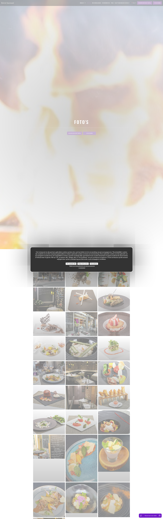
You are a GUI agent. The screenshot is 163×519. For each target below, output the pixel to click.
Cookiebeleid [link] (82, 268)
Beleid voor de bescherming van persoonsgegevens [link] (82, 266)
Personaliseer (93, 263)
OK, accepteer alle (71, 263)
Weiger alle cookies (83, 263)
